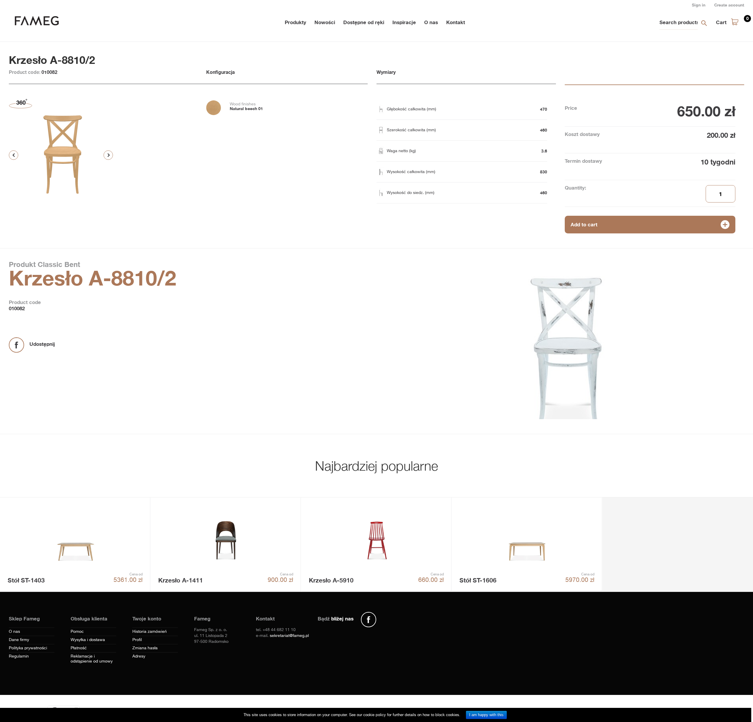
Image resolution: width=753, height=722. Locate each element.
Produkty (295, 22)
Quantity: (575, 188)
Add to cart (584, 224)
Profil (137, 640)
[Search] (704, 23)
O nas (431, 22)
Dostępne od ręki (363, 22)
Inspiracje (404, 22)
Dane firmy (19, 640)
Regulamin (19, 656)
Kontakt (455, 22)
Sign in (698, 4)
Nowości (324, 22)
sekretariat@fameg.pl (289, 636)
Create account (729, 4)
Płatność (79, 648)
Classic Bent (58, 264)
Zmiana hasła (145, 648)
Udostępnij (42, 344)
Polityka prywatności (28, 648)
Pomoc (77, 632)
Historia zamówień (149, 632)
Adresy (138, 656)
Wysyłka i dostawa (88, 640)
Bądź (336, 618)
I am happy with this (486, 715)
